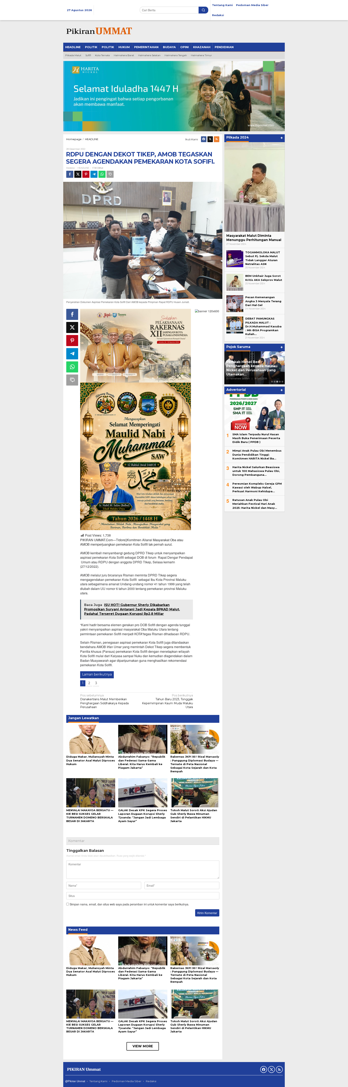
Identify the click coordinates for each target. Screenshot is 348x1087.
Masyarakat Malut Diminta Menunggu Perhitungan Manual (253, 238)
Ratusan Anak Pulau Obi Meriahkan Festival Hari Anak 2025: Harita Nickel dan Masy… (254, 503)
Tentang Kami (98, 1081)
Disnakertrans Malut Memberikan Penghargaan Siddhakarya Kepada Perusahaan (104, 701)
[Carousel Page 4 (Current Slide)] (280, 382)
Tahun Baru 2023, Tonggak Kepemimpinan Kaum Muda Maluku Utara (167, 701)
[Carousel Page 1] (272, 382)
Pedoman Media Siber (126, 1081)
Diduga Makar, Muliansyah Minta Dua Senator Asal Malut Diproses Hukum (90, 760)
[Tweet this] (77, 174)
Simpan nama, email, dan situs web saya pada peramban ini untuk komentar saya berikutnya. (129, 904)
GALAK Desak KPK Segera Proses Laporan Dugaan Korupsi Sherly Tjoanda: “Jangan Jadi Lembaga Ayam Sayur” (142, 1026)
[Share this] (69, 174)
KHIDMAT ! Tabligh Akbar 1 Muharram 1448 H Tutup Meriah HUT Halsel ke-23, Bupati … (253, 370)
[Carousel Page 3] (277, 382)
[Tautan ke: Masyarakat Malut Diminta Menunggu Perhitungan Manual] (254, 187)
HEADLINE (83, 168)
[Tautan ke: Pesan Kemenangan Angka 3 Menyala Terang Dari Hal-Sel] (234, 303)
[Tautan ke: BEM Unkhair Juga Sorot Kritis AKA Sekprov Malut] (234, 282)
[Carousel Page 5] (282, 382)
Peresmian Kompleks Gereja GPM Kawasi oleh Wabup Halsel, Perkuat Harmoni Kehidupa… (257, 487)
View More (143, 1046)
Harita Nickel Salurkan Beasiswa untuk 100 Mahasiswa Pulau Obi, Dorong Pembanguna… (256, 470)
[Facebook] (203, 139)
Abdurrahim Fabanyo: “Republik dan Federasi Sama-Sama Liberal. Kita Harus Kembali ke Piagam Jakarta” (141, 973)
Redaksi (151, 1081)
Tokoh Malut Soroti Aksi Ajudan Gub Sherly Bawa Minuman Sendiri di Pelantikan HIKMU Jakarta (193, 1026)
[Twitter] (210, 139)
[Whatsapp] (102, 174)
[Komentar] (110, 174)
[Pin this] (85, 174)
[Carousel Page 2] (275, 382)
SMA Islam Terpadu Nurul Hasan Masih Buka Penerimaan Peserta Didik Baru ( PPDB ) (256, 437)
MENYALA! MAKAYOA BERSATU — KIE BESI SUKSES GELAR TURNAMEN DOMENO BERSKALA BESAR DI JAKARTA (89, 1026)
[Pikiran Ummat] (98, 31)
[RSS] (216, 139)
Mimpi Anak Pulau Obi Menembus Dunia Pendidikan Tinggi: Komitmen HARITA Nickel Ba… (257, 454)
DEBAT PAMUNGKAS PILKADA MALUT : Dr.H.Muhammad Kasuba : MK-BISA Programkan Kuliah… (263, 326)
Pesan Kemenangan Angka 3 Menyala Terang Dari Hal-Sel (263, 301)
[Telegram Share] (93, 174)
